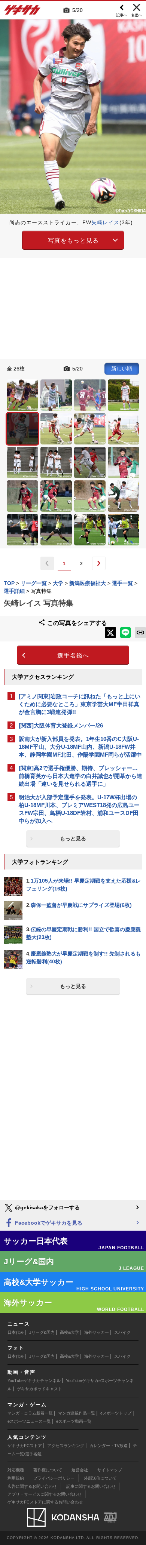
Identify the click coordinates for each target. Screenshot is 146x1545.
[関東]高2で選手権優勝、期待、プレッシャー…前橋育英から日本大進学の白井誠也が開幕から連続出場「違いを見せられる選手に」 (80, 776)
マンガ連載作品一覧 (76, 1413)
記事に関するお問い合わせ (91, 1486)
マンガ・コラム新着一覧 (30, 1413)
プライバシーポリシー (53, 1478)
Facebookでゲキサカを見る (47, 1223)
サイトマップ (109, 1470)
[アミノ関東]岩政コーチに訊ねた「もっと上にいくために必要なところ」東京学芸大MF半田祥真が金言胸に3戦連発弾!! (79, 704)
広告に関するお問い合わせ (32, 1486)
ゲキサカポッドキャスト (39, 1389)
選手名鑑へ (73, 655)
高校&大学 (69, 1332)
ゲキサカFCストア (24, 1445)
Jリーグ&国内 (42, 1332)
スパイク (122, 1332)
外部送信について (100, 1478)
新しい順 (121, 369)
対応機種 (15, 1470)
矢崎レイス (105, 222)
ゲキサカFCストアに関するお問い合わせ (45, 1502)
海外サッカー (96, 1332)
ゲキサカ (22, 12)
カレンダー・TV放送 (108, 1445)
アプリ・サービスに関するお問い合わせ (44, 1494)
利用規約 (15, 1478)
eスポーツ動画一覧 (73, 1421)
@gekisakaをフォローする (46, 1207)
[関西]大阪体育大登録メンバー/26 (61, 725)
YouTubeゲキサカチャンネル (34, 1380)
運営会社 (80, 1470)
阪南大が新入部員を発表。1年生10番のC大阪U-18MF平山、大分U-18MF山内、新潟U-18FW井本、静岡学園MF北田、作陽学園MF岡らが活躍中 (80, 747)
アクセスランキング (65, 1445)
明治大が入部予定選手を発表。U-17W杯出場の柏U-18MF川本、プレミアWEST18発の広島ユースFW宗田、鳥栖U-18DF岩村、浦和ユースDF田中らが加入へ (79, 809)
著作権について (47, 1470)
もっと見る (73, 838)
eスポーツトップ (115, 1413)
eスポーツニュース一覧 (29, 1421)
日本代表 (15, 1332)
